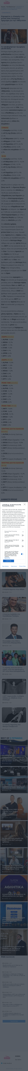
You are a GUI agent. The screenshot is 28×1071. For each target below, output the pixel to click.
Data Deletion (5, 566)
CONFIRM (8, 561)
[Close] (25, 504)
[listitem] (14, 532)
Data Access (14, 566)
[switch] (22, 535)
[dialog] (14, 535)
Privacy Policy (22, 566)
